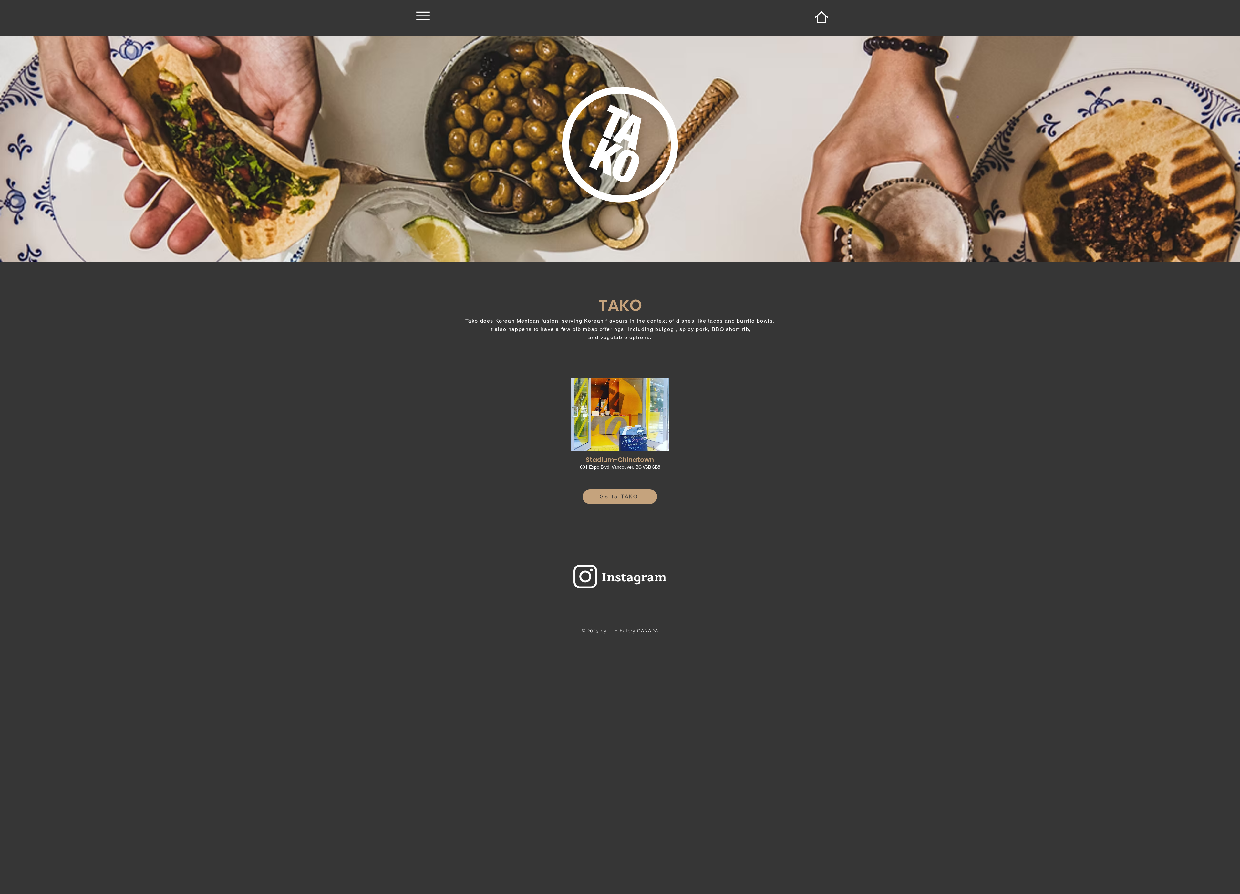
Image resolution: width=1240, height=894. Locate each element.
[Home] (821, 17)
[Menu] (423, 16)
